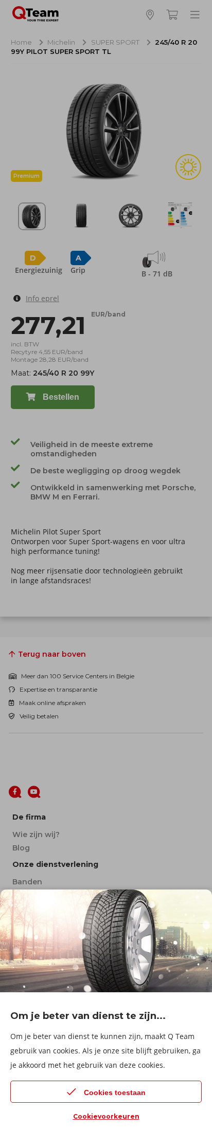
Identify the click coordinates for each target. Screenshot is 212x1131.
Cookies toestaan (115, 1092)
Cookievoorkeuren (106, 1116)
